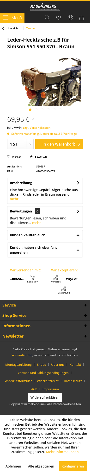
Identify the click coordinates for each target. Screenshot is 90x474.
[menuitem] (12, 18)
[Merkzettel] (59, 18)
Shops (41, 364)
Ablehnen (13, 466)
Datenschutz (73, 381)
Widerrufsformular (18, 381)
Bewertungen (21, 211)
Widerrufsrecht (48, 381)
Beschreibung (21, 182)
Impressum (50, 389)
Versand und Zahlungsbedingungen (43, 373)
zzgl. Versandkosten (37, 128)
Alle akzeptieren (41, 466)
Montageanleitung (18, 364)
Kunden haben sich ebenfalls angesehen (33, 250)
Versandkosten (22, 355)
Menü (17, 17)
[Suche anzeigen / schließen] (47, 18)
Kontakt (75, 364)
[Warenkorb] (82, 18)
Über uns (57, 364)
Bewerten (40, 156)
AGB (34, 389)
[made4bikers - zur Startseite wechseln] (45, 7)
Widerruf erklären (45, 397)
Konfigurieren (73, 466)
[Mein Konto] (70, 18)
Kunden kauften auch (27, 235)
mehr (14, 199)
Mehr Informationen (62, 451)
